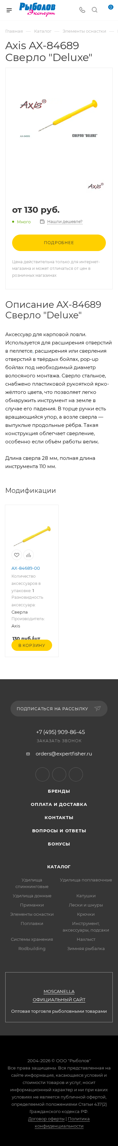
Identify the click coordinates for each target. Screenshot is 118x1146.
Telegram (42, 774)
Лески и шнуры (86, 904)
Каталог (59, 866)
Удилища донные (32, 895)
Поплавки (32, 923)
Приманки (32, 904)
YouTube (59, 774)
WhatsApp (76, 774)
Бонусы (59, 843)
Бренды (59, 791)
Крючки (86, 914)
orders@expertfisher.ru (64, 753)
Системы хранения (32, 939)
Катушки (86, 895)
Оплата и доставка (59, 804)
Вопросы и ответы (59, 830)
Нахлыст (86, 939)
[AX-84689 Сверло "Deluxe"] (59, 118)
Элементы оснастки (32, 914)
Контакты (59, 817)
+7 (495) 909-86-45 (60, 732)
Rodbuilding (32, 948)
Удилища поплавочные (86, 879)
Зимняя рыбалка (86, 948)
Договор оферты (46, 1118)
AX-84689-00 (25, 568)
